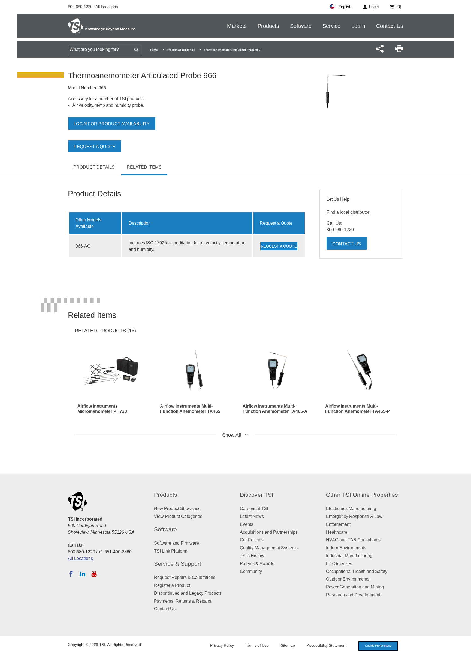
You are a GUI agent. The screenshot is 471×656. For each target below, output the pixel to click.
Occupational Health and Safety (356, 571)
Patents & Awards (257, 563)
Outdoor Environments (347, 579)
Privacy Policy (222, 645)
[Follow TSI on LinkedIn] (83, 574)
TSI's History (252, 555)
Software (301, 26)
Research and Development (353, 595)
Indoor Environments (346, 547)
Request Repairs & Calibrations (184, 577)
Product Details (94, 167)
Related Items (144, 167)
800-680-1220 (80, 6)
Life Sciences (339, 563)
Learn (358, 26)
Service (331, 26)
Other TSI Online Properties (362, 495)
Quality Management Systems (269, 547)
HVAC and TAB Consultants (353, 540)
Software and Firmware (176, 543)
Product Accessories (181, 49)
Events (246, 524)
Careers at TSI (254, 508)
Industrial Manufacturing (349, 555)
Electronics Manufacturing (351, 508)
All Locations (106, 6)
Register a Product (172, 585)
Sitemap (288, 645)
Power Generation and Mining (355, 587)
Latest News (252, 516)
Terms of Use (257, 645)
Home (154, 49)
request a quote (279, 246)
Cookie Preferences (378, 645)
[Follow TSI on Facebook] (71, 574)
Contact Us (389, 26)
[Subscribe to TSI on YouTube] (93, 574)
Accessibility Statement (326, 645)
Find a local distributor (348, 212)
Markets (237, 26)
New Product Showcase (177, 508)
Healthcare (336, 532)
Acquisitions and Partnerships (269, 532)
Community (251, 571)
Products (268, 26)
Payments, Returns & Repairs (182, 601)
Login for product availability (112, 123)
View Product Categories (178, 516)
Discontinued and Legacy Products (188, 593)
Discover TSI (256, 495)
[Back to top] (464, 649)
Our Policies (252, 540)
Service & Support (177, 563)
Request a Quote (94, 146)
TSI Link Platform (170, 551)
